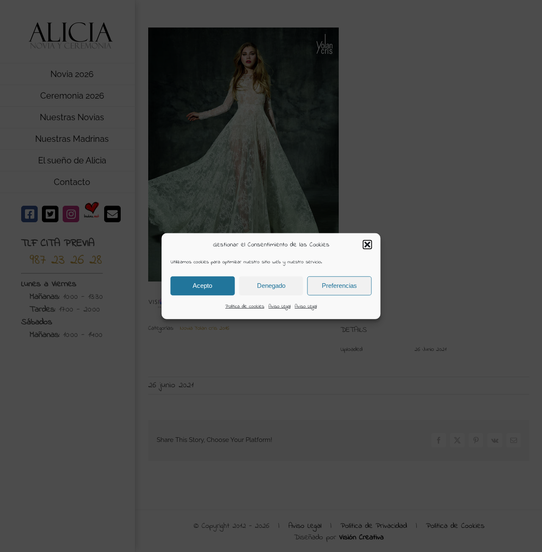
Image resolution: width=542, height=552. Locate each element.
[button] (367, 244)
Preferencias (339, 285)
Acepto (202, 285)
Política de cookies (244, 306)
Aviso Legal (279, 306)
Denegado (271, 285)
